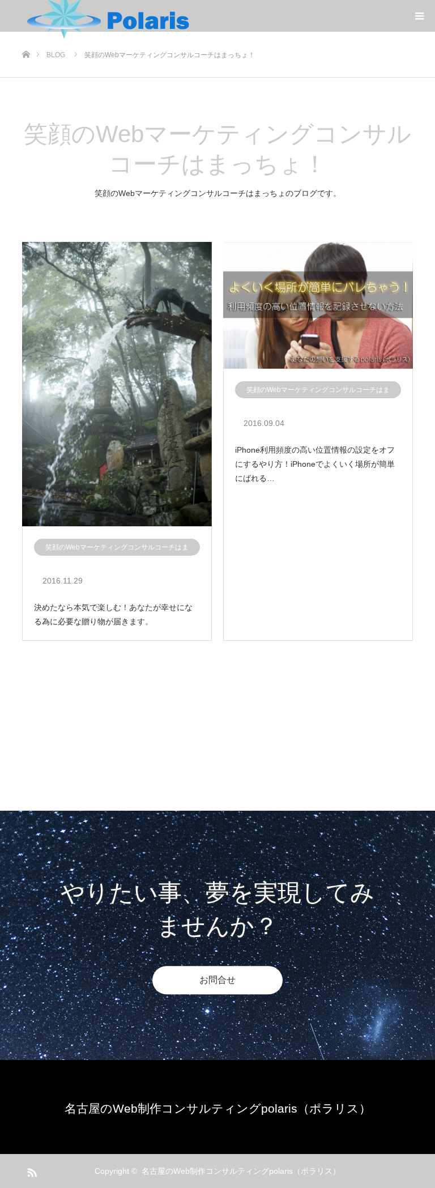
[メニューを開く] (419, 16)
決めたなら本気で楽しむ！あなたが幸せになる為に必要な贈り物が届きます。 (113, 614)
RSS (30, 1170)
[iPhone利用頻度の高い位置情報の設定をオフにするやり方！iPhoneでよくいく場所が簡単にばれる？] (318, 306)
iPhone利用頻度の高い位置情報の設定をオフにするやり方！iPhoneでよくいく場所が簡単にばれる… (315, 464)
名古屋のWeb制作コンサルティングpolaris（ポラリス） (218, 1108)
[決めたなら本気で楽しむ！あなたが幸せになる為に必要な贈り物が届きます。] (117, 384)
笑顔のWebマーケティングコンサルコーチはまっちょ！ (117, 549)
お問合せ (217, 980)
